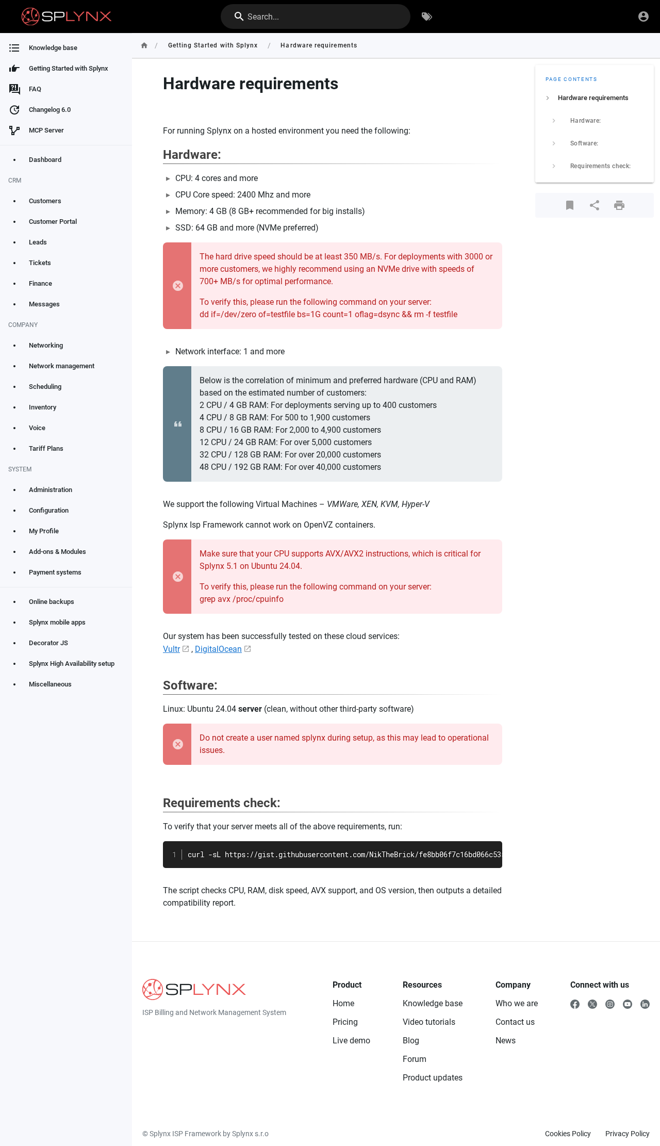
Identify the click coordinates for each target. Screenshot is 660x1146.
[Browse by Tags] (427, 16)
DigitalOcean (218, 649)
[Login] (643, 16)
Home (343, 1003)
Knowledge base (433, 1003)
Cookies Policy (568, 1133)
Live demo (351, 1040)
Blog (411, 1040)
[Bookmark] (569, 205)
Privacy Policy (627, 1133)
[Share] (594, 205)
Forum (414, 1059)
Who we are (517, 1003)
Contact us (515, 1022)
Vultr (171, 649)
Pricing (345, 1022)
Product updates (433, 1078)
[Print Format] (619, 205)
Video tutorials (429, 1022)
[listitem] (594, 98)
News (506, 1040)
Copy (490, 850)
